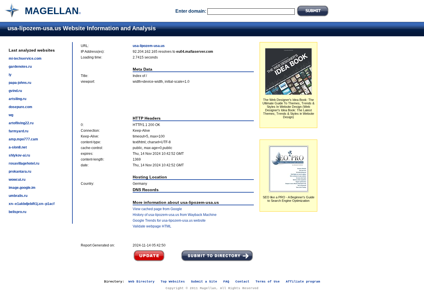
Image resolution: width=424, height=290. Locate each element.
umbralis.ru (18, 196)
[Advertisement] (167, 99)
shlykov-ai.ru (19, 155)
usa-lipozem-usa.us (149, 46)
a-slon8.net (18, 147)
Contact (242, 281)
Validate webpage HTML (152, 226)
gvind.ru (15, 91)
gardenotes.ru (20, 67)
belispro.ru (17, 212)
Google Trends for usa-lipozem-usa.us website (169, 221)
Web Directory (141, 281)
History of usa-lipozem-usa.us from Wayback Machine (175, 215)
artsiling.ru (17, 99)
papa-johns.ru (20, 83)
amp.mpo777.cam (23, 139)
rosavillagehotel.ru (24, 163)
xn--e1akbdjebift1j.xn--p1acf (32, 204)
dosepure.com (20, 107)
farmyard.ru (18, 131)
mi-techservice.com (25, 59)
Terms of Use (268, 281)
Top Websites (173, 281)
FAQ (226, 281)
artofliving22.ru (21, 123)
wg (11, 115)
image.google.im (22, 188)
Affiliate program (303, 281)
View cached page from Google (157, 209)
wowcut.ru (17, 180)
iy (10, 75)
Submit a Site (204, 281)
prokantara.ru (20, 172)
